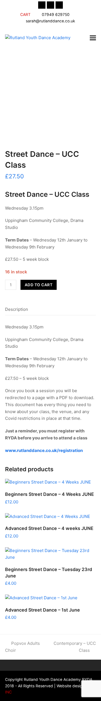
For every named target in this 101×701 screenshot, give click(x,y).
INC (8, 692)
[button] (93, 38)
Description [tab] (16, 309)
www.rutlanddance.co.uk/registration (44, 450)
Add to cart (39, 285)
